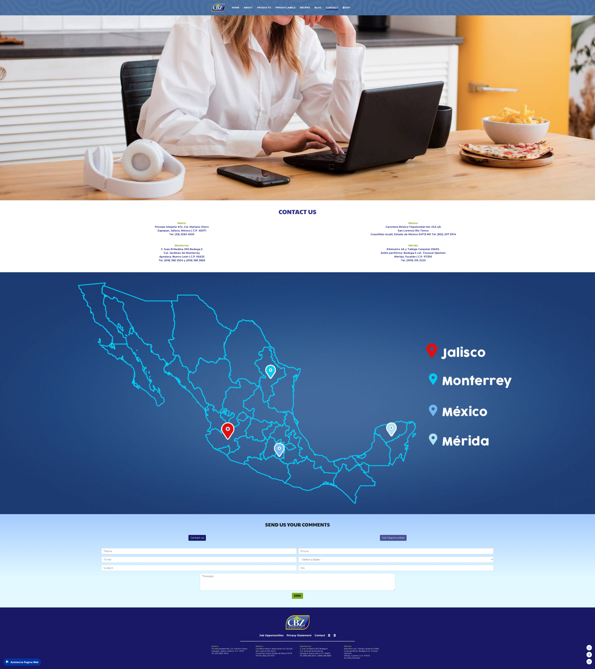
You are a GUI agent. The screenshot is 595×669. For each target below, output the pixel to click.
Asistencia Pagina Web (24, 662)
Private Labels (285, 7)
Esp (347, 7)
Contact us (197, 537)
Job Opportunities (393, 537)
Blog (318, 7)
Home (235, 7)
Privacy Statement (299, 635)
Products (264, 7)
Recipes (305, 7)
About (248, 7)
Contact (332, 7)
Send (297, 595)
